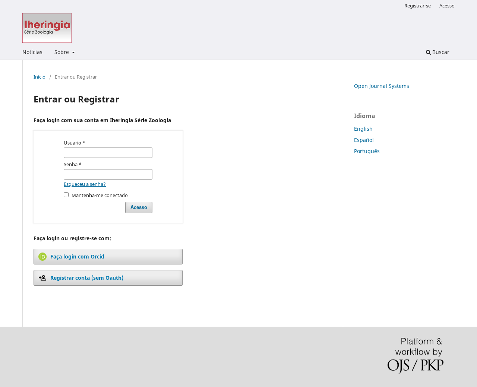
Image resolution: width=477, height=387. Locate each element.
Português (367, 151)
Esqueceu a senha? (85, 184)
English (363, 128)
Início (39, 76)
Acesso (447, 5)
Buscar (440, 51)
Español (364, 139)
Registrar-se (417, 5)
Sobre (62, 51)
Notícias (32, 51)
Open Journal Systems (381, 85)
